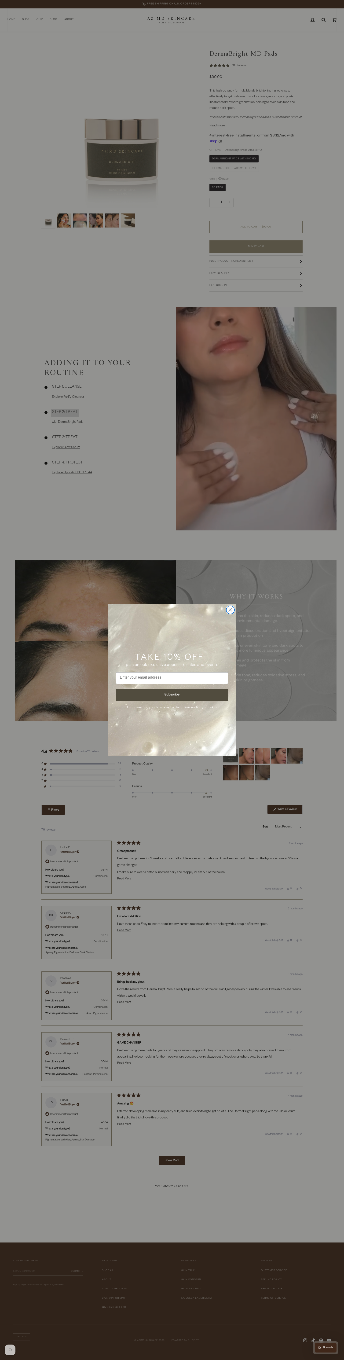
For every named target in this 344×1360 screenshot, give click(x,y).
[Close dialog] (230, 610)
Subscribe (172, 695)
